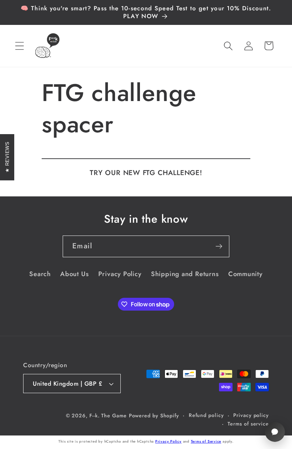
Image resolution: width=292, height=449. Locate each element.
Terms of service (248, 423)
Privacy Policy (120, 274)
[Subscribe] (219, 246)
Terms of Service (206, 441)
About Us (74, 274)
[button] (19, 46)
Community (245, 274)
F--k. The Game (108, 415)
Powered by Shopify (154, 415)
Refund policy (206, 415)
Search (40, 274)
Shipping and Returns (185, 274)
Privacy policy (251, 415)
